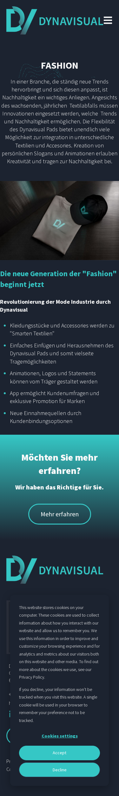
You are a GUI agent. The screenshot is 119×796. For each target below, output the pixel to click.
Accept (59, 753)
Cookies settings (60, 736)
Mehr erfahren (60, 514)
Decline (60, 770)
